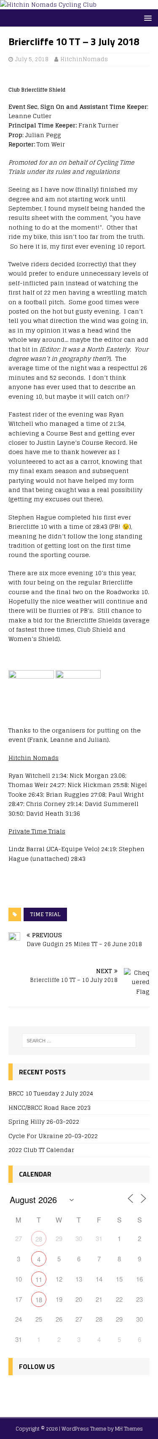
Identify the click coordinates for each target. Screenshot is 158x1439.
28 (38, 1238)
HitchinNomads (84, 59)
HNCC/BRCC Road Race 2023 (49, 1107)
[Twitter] (34, 1391)
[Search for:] (79, 1040)
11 (38, 1279)
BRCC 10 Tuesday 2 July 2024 (50, 1093)
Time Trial (45, 914)
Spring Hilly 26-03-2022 (43, 1121)
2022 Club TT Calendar (41, 1149)
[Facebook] (16, 1391)
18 (38, 1299)
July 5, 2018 (31, 59)
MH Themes (129, 1428)
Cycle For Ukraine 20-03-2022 (53, 1136)
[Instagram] (52, 1391)
